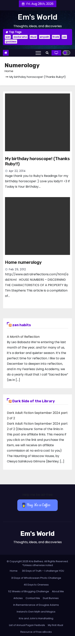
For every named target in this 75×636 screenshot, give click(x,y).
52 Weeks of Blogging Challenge (28, 591)
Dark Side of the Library (33, 401)
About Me (58, 591)
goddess (11, 41)
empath (44, 37)
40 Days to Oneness (36, 584)
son (8, 37)
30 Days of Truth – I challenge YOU (43, 571)
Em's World (38, 17)
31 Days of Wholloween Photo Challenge (36, 578)
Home (9, 71)
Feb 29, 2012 (17, 269)
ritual (33, 37)
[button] (47, 52)
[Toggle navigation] (38, 53)
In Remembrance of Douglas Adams (36, 605)
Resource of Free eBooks (36, 632)
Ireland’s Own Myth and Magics (36, 611)
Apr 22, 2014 (17, 171)
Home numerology (23, 262)
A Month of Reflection (23, 336)
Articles (18, 598)
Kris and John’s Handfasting (36, 618)
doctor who (20, 37)
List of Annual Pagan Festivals (27, 625)
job (64, 37)
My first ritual (55, 625)
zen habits (21, 325)
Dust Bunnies (51, 598)
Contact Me (33, 598)
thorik (56, 37)
